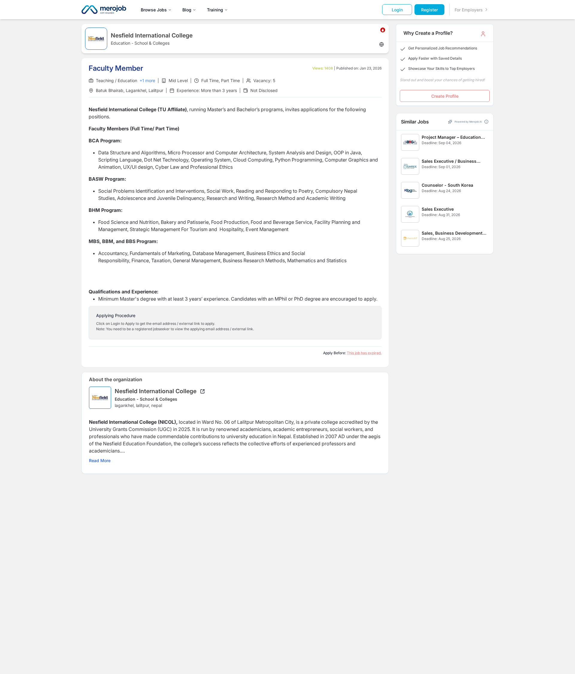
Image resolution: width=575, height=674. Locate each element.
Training (215, 9)
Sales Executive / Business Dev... (449, 161)
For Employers (469, 9)
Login (397, 9)
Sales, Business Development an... (452, 233)
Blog (186, 9)
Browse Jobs (154, 9)
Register (429, 9)
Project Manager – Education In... (451, 137)
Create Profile (445, 96)
